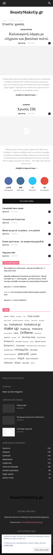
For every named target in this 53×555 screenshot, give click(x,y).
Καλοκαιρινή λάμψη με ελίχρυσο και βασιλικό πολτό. (26, 36)
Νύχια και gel (21, 405)
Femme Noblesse (20, 287)
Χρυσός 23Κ (26, 109)
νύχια (21, 358)
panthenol (38, 333)
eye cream (7, 320)
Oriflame (26, 332)
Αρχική (4, 20)
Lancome (34, 320)
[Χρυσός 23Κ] (26, 131)
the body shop (28, 337)
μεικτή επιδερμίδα (10, 358)
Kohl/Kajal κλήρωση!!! (24, 429)
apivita (6, 316)
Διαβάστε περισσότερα (25, 95)
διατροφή (20, 345)
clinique (18, 316)
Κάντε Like (8, 178)
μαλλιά (33, 354)
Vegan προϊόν (26, 29)
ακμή (32, 341)
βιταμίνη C (9, 345)
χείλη (33, 363)
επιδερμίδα (21, 349)
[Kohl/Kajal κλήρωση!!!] (8, 432)
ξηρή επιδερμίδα (32, 358)
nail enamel (8, 333)
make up (11, 328)
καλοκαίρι (34, 350)
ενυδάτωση (8, 350)
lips (6, 324)
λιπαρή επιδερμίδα (10, 354)
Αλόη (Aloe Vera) (10, 271)
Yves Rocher (41, 337)
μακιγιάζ (23, 353)
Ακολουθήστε (20, 178)
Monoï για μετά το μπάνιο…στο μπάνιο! (21, 230)
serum (14, 337)
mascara (37, 328)
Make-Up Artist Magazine (12, 392)
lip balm (41, 320)
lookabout (15, 324)
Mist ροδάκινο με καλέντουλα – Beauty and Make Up (23, 268)
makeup (25, 328)
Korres (27, 320)
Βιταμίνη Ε (9, 341)
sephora (7, 337)
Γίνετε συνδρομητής (44, 179)
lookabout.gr (32, 324)
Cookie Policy (8, 545)
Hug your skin (8, 252)
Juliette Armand (18, 320)
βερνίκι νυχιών (40, 341)
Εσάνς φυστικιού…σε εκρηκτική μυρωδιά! (23, 241)
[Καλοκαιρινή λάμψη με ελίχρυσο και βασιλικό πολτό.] (26, 60)
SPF (19, 337)
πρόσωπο (8, 362)
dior (24, 316)
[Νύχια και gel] (8, 408)
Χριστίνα (21, 43)
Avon (12, 316)
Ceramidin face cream (12, 208)
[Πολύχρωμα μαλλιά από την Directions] (8, 420)
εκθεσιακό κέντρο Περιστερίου (36, 346)
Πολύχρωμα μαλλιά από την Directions (30, 417)
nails (16, 333)
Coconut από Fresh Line (13, 219)
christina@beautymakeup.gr (32, 522)
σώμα (17, 362)
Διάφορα (26, 105)
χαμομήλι (25, 363)
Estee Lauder (34, 316)
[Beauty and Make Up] (26, 12)
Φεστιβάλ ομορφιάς (22, 341)
